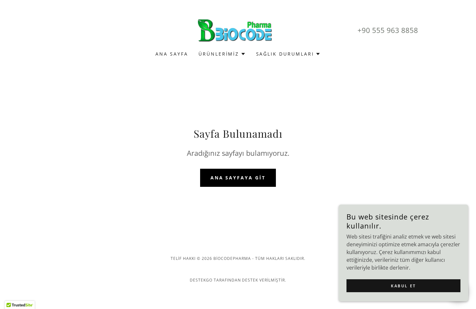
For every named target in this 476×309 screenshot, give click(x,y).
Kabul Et (403, 286)
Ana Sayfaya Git (238, 178)
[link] (238, 29)
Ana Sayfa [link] (171, 54)
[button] (222, 54)
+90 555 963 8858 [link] (387, 30)
